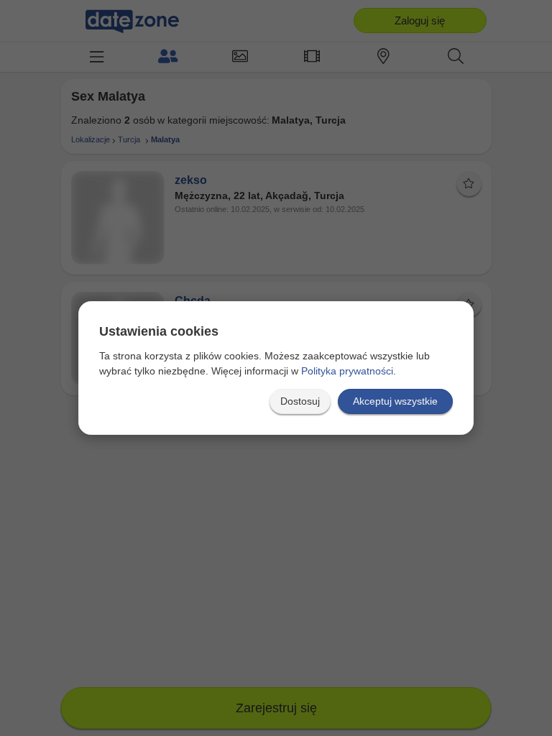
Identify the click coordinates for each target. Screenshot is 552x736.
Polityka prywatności (347, 371)
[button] (300, 401)
